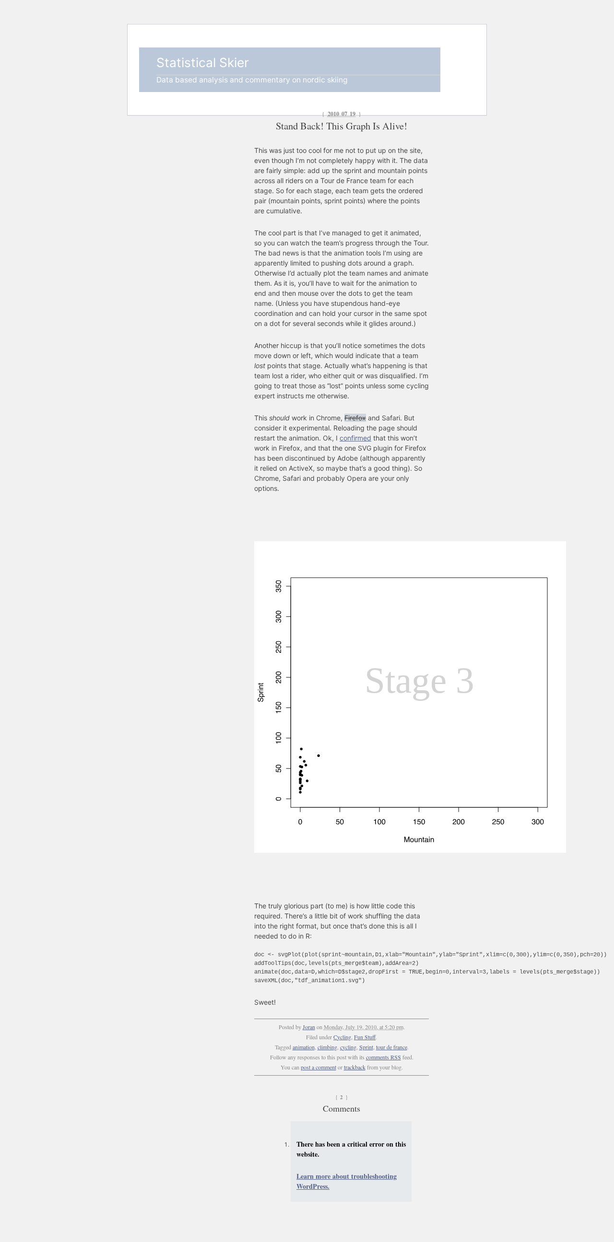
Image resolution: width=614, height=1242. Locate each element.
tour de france (391, 1047)
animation (304, 1047)
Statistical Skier (202, 62)
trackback (355, 1067)
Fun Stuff (365, 1037)
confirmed (355, 438)
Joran (309, 1027)
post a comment (318, 1067)
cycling (348, 1047)
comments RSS (383, 1057)
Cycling (342, 1037)
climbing (327, 1047)
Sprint (366, 1047)
